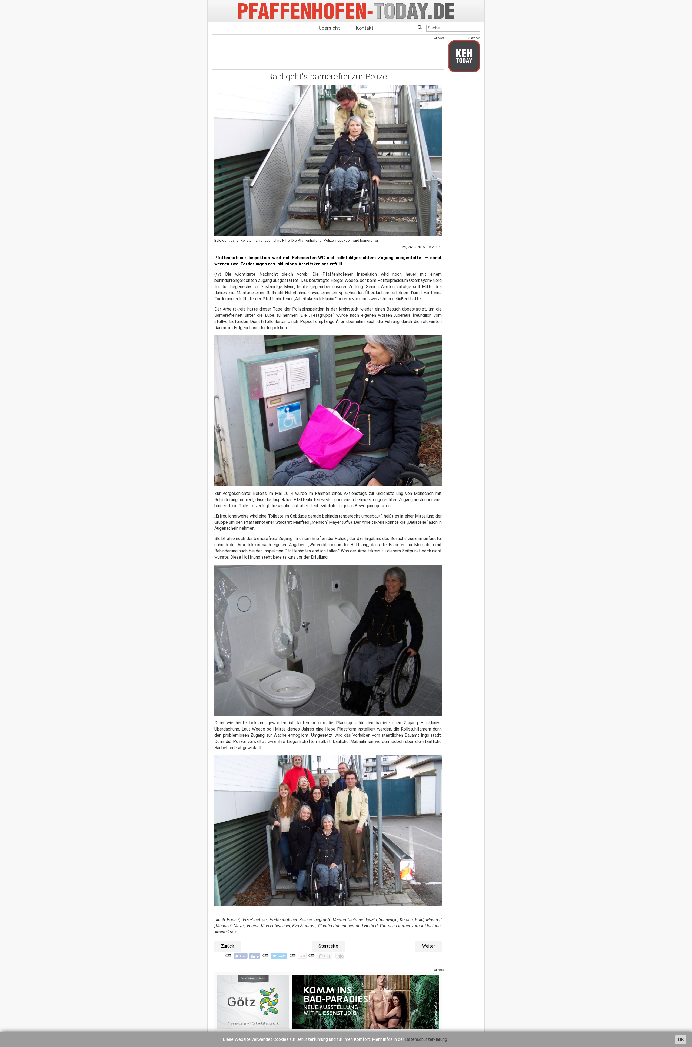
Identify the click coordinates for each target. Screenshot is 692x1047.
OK (681, 1039)
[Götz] (328, 1001)
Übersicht (329, 28)
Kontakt (364, 28)
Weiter (428, 946)
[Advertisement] (328, 52)
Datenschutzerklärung (426, 1039)
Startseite (328, 946)
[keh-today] (464, 56)
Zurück (227, 946)
